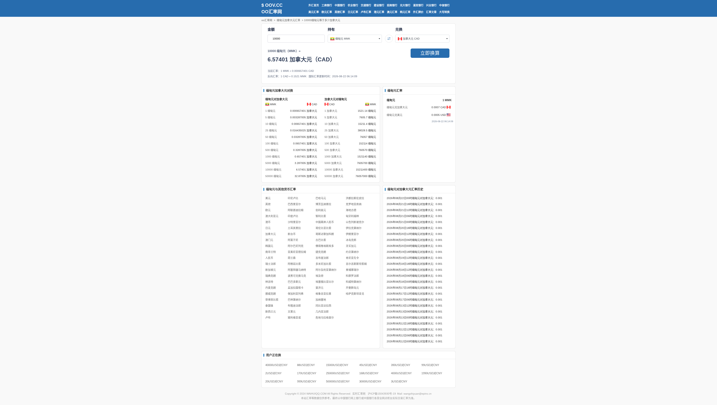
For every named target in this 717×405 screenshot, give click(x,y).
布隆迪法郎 (294, 305)
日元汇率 (353, 11)
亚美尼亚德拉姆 (297, 251)
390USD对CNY (400, 365)
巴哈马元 (321, 198)
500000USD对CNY (338, 381)
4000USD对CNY (401, 373)
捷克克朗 (321, 251)
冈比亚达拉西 (323, 305)
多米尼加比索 (323, 263)
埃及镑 (319, 275)
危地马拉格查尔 (325, 317)
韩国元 (269, 245)
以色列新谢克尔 (355, 222)
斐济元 (319, 287)
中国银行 (340, 5)
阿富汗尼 (293, 239)
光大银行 (405, 5)
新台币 (292, 233)
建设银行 (379, 5)
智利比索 (321, 216)
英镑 (268, 204)
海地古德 (351, 210)
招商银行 (392, 5)
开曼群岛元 (352, 287)
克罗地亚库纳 (353, 204)
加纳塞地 (321, 299)
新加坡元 (270, 269)
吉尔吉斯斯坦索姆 (356, 263)
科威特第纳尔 (353, 281)
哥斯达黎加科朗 (325, 233)
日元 (268, 227)
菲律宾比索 (271, 299)
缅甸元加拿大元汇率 (288, 20)
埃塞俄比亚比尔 (325, 281)
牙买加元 (351, 245)
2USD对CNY (273, 373)
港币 (268, 222)
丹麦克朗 (270, 287)
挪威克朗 (270, 293)
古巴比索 (321, 239)
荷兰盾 (292, 257)
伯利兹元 (321, 210)
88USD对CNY (306, 365)
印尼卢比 (293, 198)
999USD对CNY (306, 381)
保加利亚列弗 (295, 293)
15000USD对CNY (337, 365)
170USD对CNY (306, 373)
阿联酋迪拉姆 (295, 210)
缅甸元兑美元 (394, 114)
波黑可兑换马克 (297, 275)
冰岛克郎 (351, 239)
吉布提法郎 (322, 257)
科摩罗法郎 (352, 275)
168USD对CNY (368, 373)
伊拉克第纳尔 (353, 227)
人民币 (269, 257)
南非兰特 (270, 251)
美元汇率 (313, 11)
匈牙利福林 (352, 216)
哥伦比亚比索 (323, 227)
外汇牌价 (418, 11)
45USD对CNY (368, 365)
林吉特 (269, 281)
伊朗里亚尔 (352, 233)
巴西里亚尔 (294, 204)
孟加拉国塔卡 (295, 287)
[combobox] (355, 39)
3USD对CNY (399, 381)
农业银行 (353, 5)
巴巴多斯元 (294, 281)
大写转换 (444, 11)
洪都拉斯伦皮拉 (355, 198)
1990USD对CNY (431, 373)
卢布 (268, 317)
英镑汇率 (340, 11)
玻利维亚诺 (294, 317)
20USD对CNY (274, 381)
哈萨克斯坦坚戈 (355, 293)
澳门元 (269, 239)
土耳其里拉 (294, 227)
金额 (271, 30)
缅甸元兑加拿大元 (397, 107)
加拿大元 (270, 233)
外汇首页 (313, 5)
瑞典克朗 (270, 275)
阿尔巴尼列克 (295, 245)
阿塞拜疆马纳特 (297, 269)
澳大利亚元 (271, 216)
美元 (268, 198)
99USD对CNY (430, 365)
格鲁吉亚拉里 (323, 293)
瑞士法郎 (270, 263)
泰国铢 (269, 305)
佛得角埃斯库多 (325, 245)
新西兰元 (270, 311)
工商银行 (327, 5)
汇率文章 (431, 11)
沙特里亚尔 (294, 222)
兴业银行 (431, 5)
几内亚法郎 (322, 311)
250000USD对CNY (338, 373)
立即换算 (430, 53)
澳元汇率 (392, 11)
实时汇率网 (358, 393)
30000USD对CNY (370, 381)
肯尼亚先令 (352, 257)
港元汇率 (379, 11)
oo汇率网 (266, 20)
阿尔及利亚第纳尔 (326, 269)
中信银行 (444, 5)
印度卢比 (293, 216)
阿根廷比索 (294, 263)
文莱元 (292, 311)
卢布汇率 (366, 11)
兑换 (398, 30)
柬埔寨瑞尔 (352, 269)
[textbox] (355, 38)
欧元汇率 (327, 11)
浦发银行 (418, 5)
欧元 (268, 210)
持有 (331, 30)
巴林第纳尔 (294, 299)
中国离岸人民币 (325, 222)
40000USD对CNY (276, 365)
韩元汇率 (405, 11)
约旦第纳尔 (352, 251)
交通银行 (366, 5)
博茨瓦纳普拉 (323, 204)
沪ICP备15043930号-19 (382, 393)
